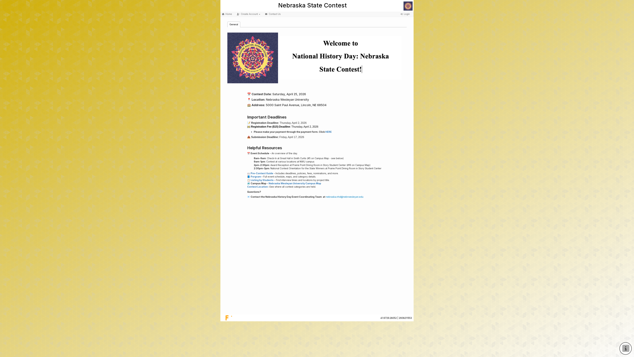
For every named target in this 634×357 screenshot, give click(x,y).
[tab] (233, 24)
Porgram (256, 176)
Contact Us (275, 14)
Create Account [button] (249, 14)
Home (229, 14)
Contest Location (257, 186)
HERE (328, 131)
